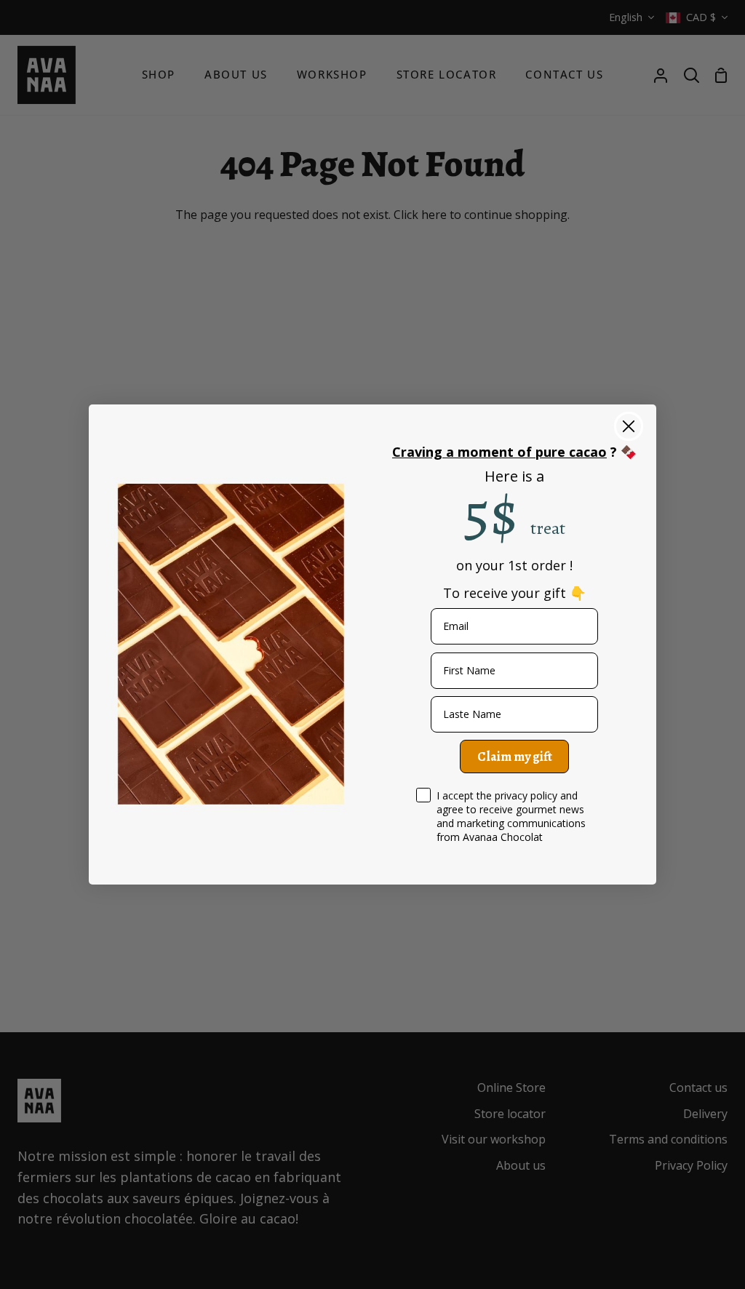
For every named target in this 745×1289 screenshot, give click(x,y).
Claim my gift (514, 756)
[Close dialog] (628, 426)
